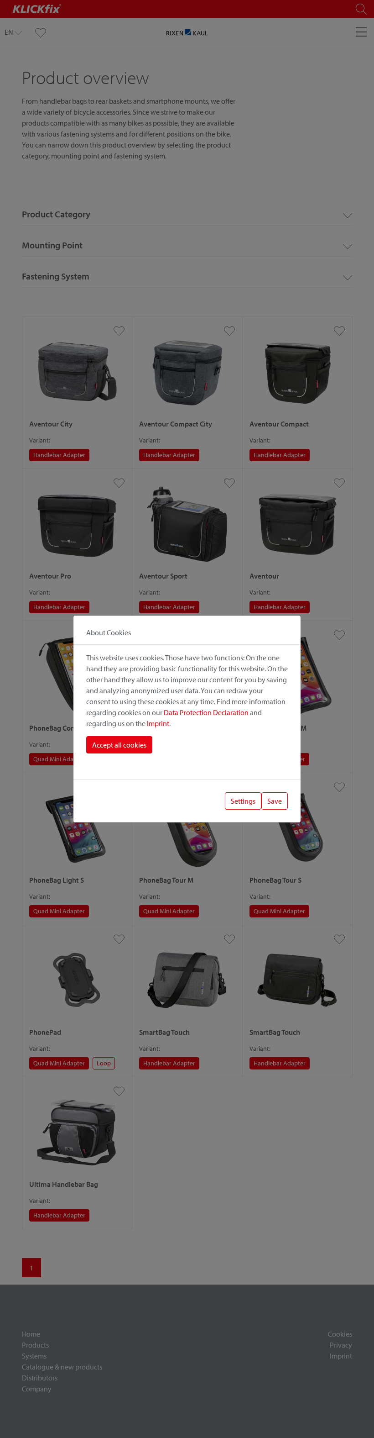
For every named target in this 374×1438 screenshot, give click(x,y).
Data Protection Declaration (206, 712)
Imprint (158, 723)
